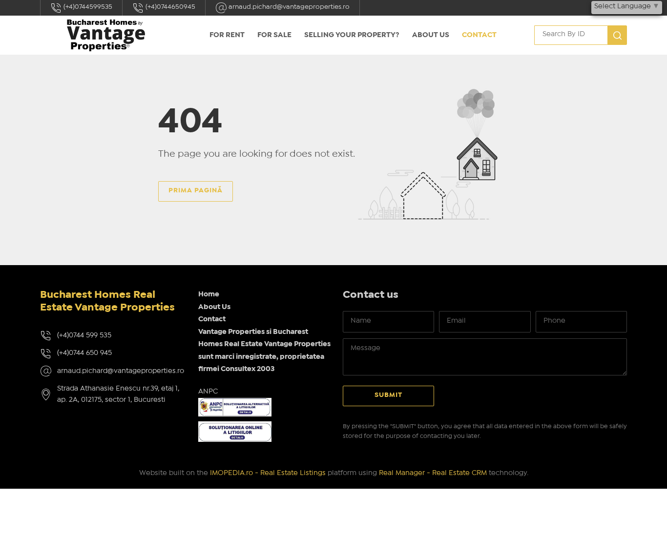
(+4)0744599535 (87, 7)
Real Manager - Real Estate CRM (433, 473)
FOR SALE (274, 35)
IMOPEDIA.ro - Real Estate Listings (268, 473)
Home (208, 294)
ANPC (208, 391)
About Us (430, 35)
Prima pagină (195, 190)
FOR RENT (227, 35)
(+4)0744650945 (169, 7)
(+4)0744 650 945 (84, 353)
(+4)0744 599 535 (84, 335)
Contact (479, 35)
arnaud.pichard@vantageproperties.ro (288, 7)
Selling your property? (351, 35)
